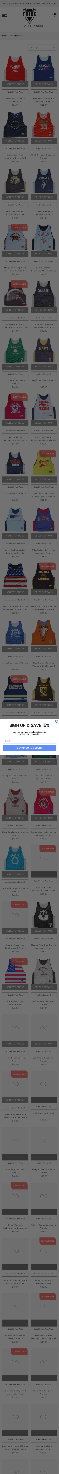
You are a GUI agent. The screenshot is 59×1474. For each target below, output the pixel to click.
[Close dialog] (56, 721)
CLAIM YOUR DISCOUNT (29, 748)
